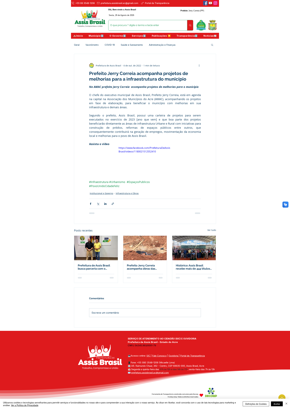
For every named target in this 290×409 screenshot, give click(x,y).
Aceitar (277, 403)
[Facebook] (205, 3)
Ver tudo (211, 230)
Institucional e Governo (101, 193)
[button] (96, 36)
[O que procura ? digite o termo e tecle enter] (190, 25)
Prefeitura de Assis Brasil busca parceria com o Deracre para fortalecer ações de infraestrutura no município (95, 267)
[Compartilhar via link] (112, 203)
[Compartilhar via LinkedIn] (105, 203)
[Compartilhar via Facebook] (90, 203)
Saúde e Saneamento (132, 44)
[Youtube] (210, 3)
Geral (76, 44)
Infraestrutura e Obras (127, 193)
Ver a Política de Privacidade (24, 405)
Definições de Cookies (256, 403)
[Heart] (201, 395)
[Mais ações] (199, 65)
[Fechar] (286, 404)
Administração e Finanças (162, 44)
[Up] (281, 397)
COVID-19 (110, 44)
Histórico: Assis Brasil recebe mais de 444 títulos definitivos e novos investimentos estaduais (193, 267)
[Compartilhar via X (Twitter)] (98, 203)
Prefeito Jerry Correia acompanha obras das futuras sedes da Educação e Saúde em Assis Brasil (144, 267)
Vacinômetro (92, 44)
